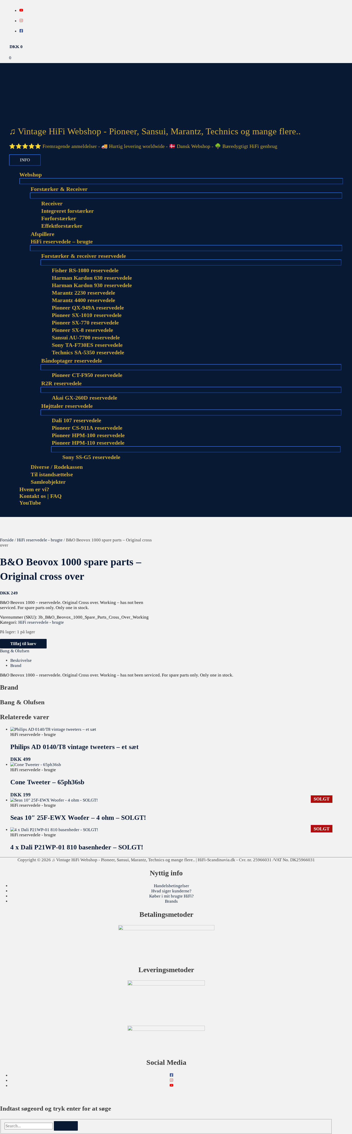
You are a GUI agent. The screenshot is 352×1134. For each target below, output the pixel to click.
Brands (171, 901)
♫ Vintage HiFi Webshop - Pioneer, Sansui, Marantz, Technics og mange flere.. (155, 131)
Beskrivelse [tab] (21, 660)
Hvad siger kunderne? (171, 891)
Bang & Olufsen (14, 650)
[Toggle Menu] (181, 181)
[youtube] (21, 10)
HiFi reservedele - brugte (40, 540)
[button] (10, 514)
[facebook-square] (21, 31)
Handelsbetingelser (171, 885)
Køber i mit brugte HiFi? (171, 896)
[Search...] (29, 1125)
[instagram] (21, 21)
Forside (7, 540)
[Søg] (66, 1126)
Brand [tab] (15, 665)
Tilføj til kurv (23, 643)
